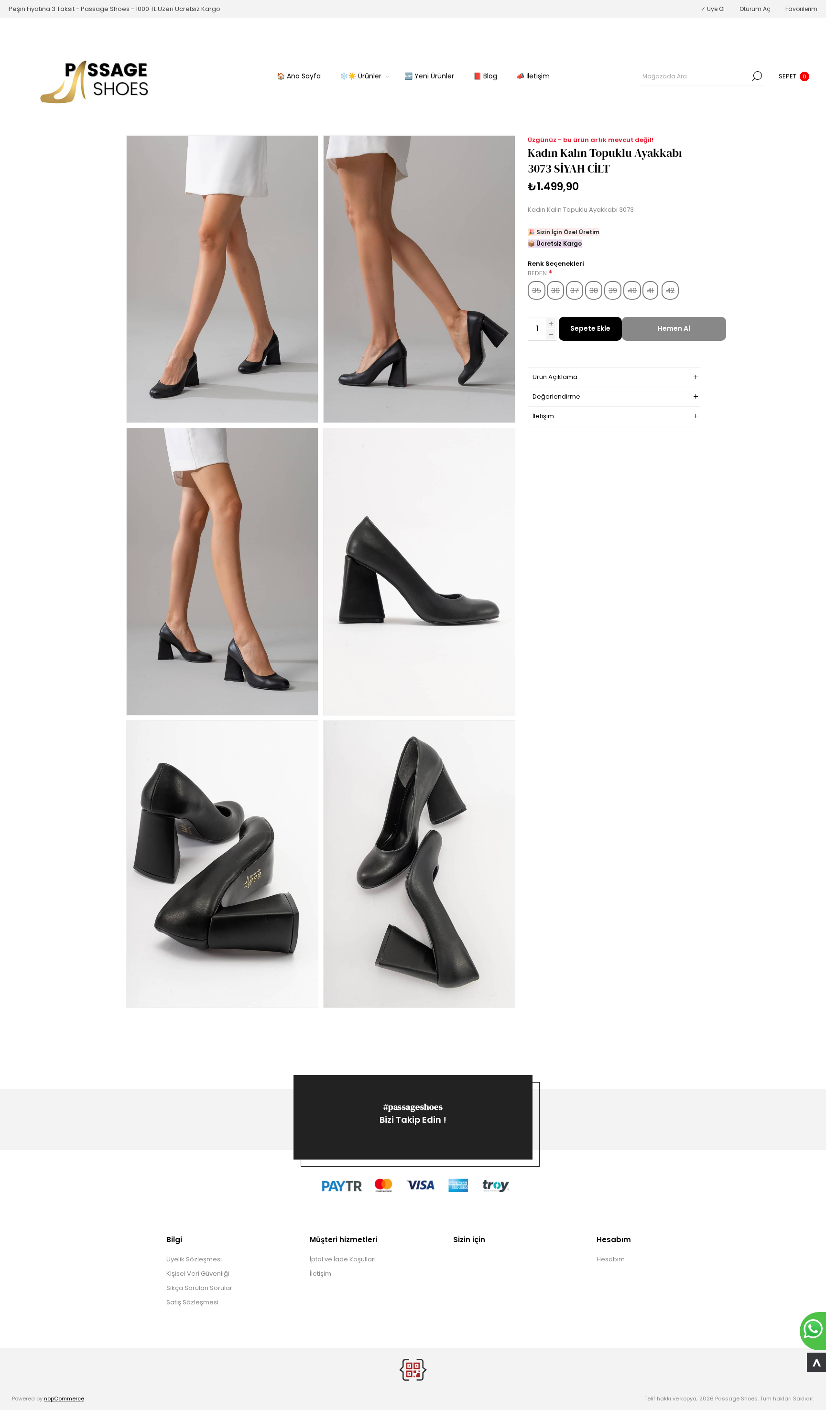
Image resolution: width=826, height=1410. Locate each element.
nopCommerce (64, 1398)
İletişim (320, 1273)
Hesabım (611, 1259)
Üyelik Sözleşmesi (194, 1259)
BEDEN (538, 273)
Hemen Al (674, 328)
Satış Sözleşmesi (192, 1302)
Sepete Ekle (590, 328)
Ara (757, 76)
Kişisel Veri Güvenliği (197, 1273)
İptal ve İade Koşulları (343, 1259)
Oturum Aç (755, 9)
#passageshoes (413, 1107)
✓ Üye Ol (713, 9)
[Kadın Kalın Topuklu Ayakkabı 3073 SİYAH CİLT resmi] (222, 279)
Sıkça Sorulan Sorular (199, 1287)
